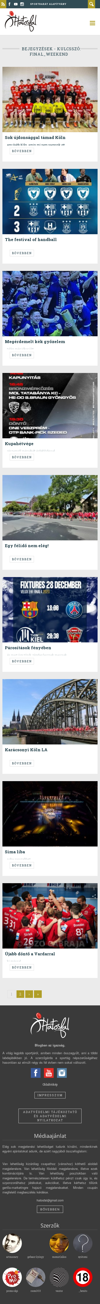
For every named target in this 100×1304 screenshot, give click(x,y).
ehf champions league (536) (52, 685)
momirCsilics (21, 473)
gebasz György (22, 65)
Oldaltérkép (50, 1084)
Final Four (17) (81, 685)
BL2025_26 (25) (53, 72)
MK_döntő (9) (71, 276)
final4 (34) (45, 889)
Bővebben (22, 151)
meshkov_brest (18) (66, 889)
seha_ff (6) (46, 787)
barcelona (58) (52, 174)
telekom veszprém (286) (70, 787)
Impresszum (50, 1095)
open (90, 23)
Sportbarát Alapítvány (48, 4)
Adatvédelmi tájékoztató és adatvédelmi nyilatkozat (50, 1116)
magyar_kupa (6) (50, 378)
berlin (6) (69, 174)
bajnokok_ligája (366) (27, 72)
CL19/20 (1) (65, 583)
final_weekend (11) (25, 276)
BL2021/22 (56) (52, 481)
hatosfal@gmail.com (50, 1200)
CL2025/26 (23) (74, 72)
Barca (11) (49, 583)
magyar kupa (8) (50, 276)
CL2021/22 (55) (73, 481)
